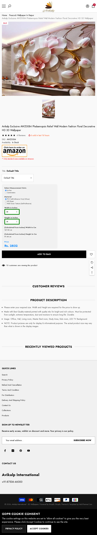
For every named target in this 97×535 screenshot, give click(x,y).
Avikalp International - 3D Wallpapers (25, 504)
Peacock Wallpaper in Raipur (21, 15)
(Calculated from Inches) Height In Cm (20, 234)
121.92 (6, 230)
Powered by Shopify (47, 504)
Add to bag (44, 254)
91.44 (6, 236)
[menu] (4, 6)
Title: (10, 171)
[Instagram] (13, 450)
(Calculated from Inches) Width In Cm (20, 227)
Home (4, 15)
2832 (14, 245)
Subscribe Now (82, 440)
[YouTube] (28, 450)
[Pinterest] (21, 450)
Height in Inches (11, 217)
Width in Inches (10, 208)
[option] (48, 59)
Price (6, 242)
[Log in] (87, 6)
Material (7, 197)
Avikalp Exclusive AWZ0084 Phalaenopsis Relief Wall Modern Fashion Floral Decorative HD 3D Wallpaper (48, 128)
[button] (9, 6)
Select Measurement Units (15, 188)
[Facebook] (5, 450)
